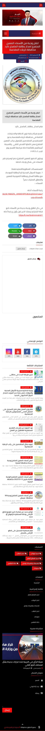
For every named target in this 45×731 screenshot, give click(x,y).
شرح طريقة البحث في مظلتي (21, 374)
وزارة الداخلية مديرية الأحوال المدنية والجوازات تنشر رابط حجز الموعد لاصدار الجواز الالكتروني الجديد (18, 393)
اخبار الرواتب (35, 553)
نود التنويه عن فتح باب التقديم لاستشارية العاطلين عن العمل (21, 429)
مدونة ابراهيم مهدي (11, 727)
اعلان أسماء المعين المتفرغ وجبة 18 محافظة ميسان (19, 497)
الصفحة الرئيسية (34, 58)
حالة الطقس (12, 563)
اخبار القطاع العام (22, 58)
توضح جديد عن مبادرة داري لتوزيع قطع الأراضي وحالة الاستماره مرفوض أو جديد (18, 514)
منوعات (36, 568)
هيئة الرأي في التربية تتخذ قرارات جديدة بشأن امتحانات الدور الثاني (22, 663)
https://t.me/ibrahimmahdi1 (31, 215)
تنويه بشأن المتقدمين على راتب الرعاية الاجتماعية (17, 445)
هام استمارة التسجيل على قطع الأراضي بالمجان (20, 532)
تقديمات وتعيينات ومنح (30, 563)
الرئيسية (35, 33)
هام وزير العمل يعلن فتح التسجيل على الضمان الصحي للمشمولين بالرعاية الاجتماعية (18, 411)
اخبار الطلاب (20, 553)
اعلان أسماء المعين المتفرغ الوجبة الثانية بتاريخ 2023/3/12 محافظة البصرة (19, 479)
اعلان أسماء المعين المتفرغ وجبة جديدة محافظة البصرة (20, 462)
